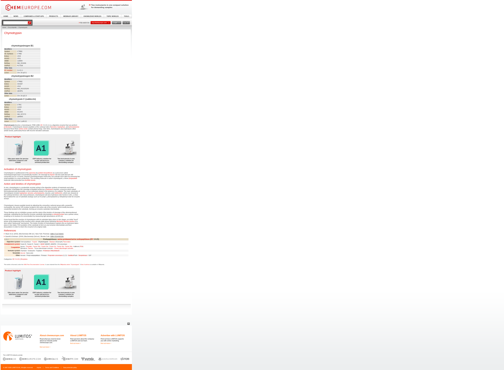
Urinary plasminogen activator (63, 248)
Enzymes (24, 259)
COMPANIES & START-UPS (34, 16)
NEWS (16, 16)
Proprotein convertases (55, 255)
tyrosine (54, 127)
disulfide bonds (29, 180)
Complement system (12, 244)
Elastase (52, 242)
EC (42, 125)
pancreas (32, 173)
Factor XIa (60, 246)
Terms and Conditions (52, 367)
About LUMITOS (78, 335)
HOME (5, 16)
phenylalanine (74, 127)
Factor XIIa (68, 246)
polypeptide (73, 178)
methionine (58, 193)
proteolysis (8, 127)
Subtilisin (71, 255)
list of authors (85, 264)
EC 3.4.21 (16, 259)
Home (4, 27)
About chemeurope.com (52, 335)
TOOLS (126, 16)
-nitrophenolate (58, 214)
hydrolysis (49, 189)
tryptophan (61, 127)
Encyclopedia (12, 27)
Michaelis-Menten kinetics (65, 221)
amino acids (23, 129)
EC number (8, 70)
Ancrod (22, 253)
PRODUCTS (53, 16)
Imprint (39, 367)
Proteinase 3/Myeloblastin (51, 250)
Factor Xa (52, 246)
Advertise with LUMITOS (113, 335)
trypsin (52, 175)
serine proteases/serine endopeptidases (73, 239)
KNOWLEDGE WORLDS (92, 16)
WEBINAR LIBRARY (70, 16)
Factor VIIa (36, 246)
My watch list (84, 23)
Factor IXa (44, 246)
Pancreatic (66, 242)
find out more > (45, 347)
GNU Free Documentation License (34, 264)
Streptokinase (82, 255)
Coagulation (15, 247)
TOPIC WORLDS (113, 16)
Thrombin (29, 246)
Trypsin (34, 242)
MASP (42, 244)
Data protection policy (70, 367)
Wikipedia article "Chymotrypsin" (70, 264)
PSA (81, 246)
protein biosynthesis (45, 173)
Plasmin (30, 248)
